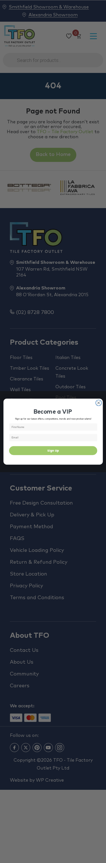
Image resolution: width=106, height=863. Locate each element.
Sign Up (53, 450)
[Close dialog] (98, 403)
